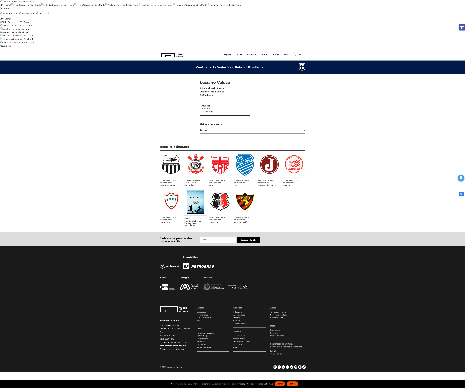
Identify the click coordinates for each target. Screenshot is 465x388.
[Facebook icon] (279, 367)
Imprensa (274, 333)
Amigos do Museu (278, 312)
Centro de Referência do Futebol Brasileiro (229, 67)
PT (300, 54)
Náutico (286, 185)
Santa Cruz (214, 222)
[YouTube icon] (287, 367)
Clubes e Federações (211, 124)
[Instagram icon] (275, 367)
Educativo (237, 312)
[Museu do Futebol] (172, 54)
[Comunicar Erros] (49, 13)
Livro (186, 218)
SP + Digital (5, 5)
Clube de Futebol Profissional (168, 181)
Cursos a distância (204, 318)
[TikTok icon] (304, 367)
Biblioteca (201, 342)
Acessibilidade (239, 315)
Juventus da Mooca (267, 185)
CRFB (235, 347)
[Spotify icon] (300, 367)
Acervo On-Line (240, 336)
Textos (203, 130)
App (198, 321)
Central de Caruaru (168, 185)
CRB (211, 185)
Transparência (276, 354)
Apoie (273, 308)
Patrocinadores (276, 318)
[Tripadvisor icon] (296, 367)
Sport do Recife (241, 222)
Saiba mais (268, 384)
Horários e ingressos (205, 333)
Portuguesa (165, 222)
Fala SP (273, 351)
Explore (200, 308)
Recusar (292, 384)
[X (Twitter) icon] (283, 367)
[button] (462, 27)
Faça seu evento (277, 336)
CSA (235, 185)
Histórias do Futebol (241, 342)
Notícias (236, 318)
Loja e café (201, 344)
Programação (202, 315)
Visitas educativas (204, 347)
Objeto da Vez (239, 339)
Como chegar (202, 336)
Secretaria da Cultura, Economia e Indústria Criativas (286, 345)
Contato (236, 321)
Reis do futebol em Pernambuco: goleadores (192, 223)
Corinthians (189, 185)
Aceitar (279, 384)
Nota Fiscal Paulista (278, 315)
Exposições (201, 312)
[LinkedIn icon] (292, 367)
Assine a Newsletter (241, 324)
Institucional (275, 330)
